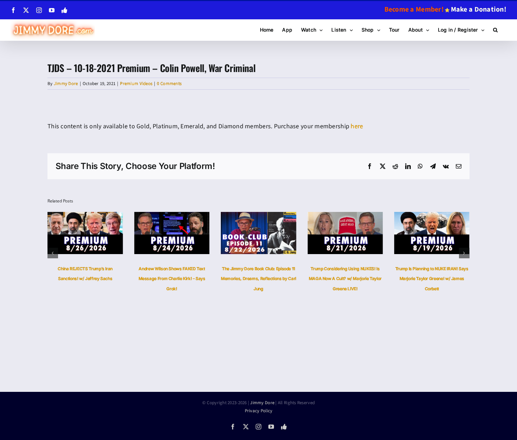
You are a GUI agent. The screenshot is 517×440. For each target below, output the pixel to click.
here (357, 126)
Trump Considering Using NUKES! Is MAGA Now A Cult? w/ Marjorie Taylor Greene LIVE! (345, 279)
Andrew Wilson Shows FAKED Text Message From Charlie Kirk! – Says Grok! (172, 279)
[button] (495, 29)
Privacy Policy (259, 411)
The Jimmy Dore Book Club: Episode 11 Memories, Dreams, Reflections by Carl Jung (258, 279)
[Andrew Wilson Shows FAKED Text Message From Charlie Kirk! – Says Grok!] (171, 216)
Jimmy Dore (66, 83)
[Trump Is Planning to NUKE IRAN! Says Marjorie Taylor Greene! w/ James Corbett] (432, 216)
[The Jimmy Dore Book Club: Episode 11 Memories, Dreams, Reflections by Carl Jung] (258, 216)
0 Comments (169, 83)
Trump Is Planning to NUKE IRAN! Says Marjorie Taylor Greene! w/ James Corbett (431, 279)
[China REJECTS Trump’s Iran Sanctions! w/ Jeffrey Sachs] (85, 216)
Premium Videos (136, 83)
